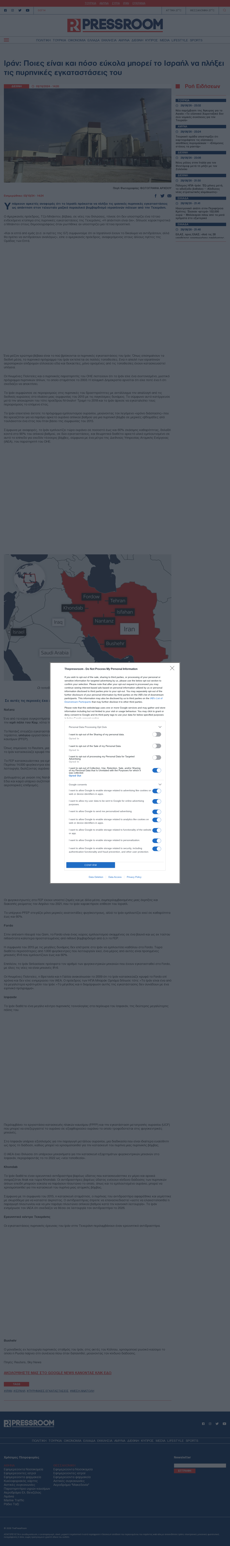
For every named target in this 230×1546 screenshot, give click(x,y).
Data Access (115, 877)
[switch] (156, 734)
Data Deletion (96, 877)
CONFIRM (91, 865)
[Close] (173, 669)
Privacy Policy (134, 877)
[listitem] (115, 727)
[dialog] (115, 773)
